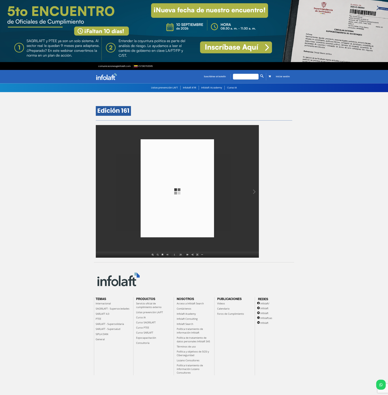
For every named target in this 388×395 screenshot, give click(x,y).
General (100, 339)
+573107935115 (145, 66)
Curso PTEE (142, 327)
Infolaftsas (266, 318)
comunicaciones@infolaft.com (114, 66)
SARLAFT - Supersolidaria (110, 324)
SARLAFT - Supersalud (108, 329)
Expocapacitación (146, 337)
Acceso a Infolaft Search (190, 303)
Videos (221, 303)
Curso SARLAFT (144, 332)
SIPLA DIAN (102, 334)
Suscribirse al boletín (215, 77)
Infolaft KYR (189, 87)
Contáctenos (184, 308)
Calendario (223, 308)
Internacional (103, 303)
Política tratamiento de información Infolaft (190, 330)
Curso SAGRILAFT (146, 322)
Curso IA (232, 87)
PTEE (98, 318)
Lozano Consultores (188, 360)
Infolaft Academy (211, 87)
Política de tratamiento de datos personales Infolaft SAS (193, 339)
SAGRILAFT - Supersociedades (112, 308)
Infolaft (264, 308)
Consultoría (142, 343)
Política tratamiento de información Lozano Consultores (190, 369)
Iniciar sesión (283, 77)
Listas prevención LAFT (164, 87)
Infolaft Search (185, 324)
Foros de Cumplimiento (230, 313)
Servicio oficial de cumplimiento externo (149, 305)
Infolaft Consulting (187, 318)
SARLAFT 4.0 (102, 313)
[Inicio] (122, 76)
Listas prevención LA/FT (149, 312)
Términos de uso (186, 346)
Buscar (262, 76)
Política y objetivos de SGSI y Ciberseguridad (193, 353)
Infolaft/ (264, 303)
